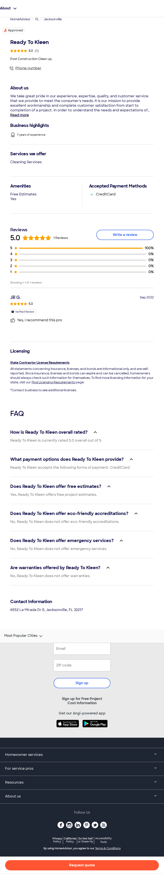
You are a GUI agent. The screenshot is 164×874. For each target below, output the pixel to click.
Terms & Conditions (108, 848)
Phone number (28, 68)
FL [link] (37, 19)
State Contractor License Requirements (39, 363)
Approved (15, 30)
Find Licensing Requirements (53, 382)
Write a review (125, 235)
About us (13, 796)
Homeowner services (24, 754)
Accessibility (103, 840)
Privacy (57, 840)
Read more (19, 115)
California (70, 840)
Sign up (82, 683)
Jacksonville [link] (53, 19)
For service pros (19, 768)
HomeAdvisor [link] (20, 19)
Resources (14, 782)
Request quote (82, 865)
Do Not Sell (85, 840)
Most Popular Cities (20, 636)
